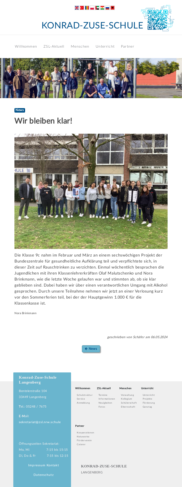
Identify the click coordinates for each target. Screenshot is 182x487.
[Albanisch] (112, 8)
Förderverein (84, 440)
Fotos (102, 407)
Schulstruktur (85, 395)
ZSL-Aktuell (54, 46)
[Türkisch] (82, 8)
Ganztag (147, 407)
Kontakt (53, 465)
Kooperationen (85, 433)
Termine (103, 395)
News (92, 348)
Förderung (149, 403)
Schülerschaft (129, 403)
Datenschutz (43, 475)
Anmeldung (83, 403)
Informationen (107, 399)
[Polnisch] (92, 8)
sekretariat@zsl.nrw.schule (40, 422)
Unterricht (105, 46)
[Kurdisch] (102, 8)
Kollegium (126, 399)
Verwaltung (127, 395)
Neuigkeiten (105, 403)
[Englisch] (77, 8)
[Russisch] (107, 8)
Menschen (80, 46)
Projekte (147, 399)
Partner (127, 46)
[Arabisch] (97, 8)
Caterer (81, 444)
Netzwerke (83, 437)
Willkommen (26, 46)
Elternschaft (128, 407)
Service (81, 399)
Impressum (37, 465)
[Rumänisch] (87, 8)
